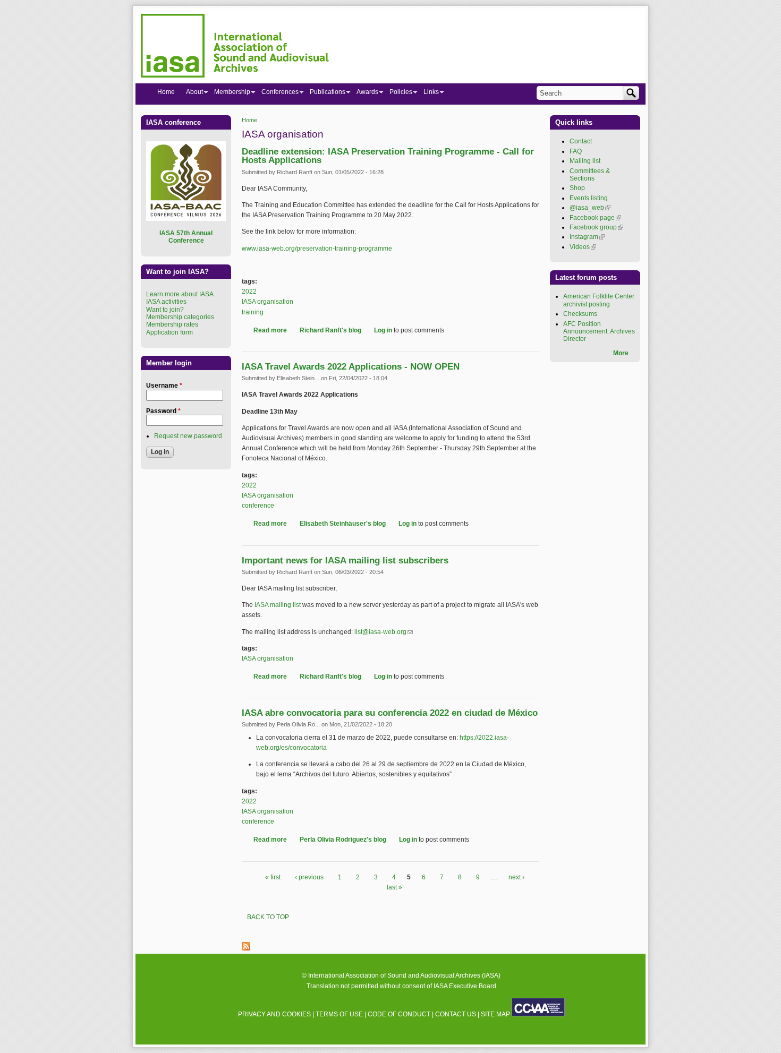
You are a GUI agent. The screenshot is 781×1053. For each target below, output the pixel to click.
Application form (169, 332)
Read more (270, 330)
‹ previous (309, 877)
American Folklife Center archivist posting (598, 300)
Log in (383, 330)
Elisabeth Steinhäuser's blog (343, 523)
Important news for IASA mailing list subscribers (345, 560)
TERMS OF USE (339, 1014)
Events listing (589, 198)
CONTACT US (455, 1014)
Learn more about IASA (180, 294)
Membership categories (180, 317)
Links (428, 94)
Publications (324, 94)
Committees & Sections (590, 174)
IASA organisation (267, 301)
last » (394, 887)
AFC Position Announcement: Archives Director (599, 331)
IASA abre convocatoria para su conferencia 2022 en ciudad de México (390, 713)
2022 (249, 291)
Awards (364, 94)
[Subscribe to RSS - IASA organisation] (246, 948)
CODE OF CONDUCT (399, 1014)
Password (163, 411)
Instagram (587, 237)
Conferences (277, 94)
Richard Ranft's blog (330, 330)
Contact (581, 141)
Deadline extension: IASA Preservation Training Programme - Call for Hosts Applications (388, 156)
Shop (577, 188)
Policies (398, 94)
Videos (583, 247)
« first (273, 877)
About (191, 94)
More (621, 353)
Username (164, 385)
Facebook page (595, 217)
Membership (229, 94)
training (253, 312)
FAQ (576, 151)
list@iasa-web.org (383, 632)
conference (258, 505)
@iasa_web (590, 207)
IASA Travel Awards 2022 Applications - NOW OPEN (351, 367)
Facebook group (596, 227)
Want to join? (165, 309)
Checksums (580, 314)
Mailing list (585, 161)
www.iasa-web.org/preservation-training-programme (317, 248)
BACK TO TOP (268, 917)
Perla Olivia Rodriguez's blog (343, 839)
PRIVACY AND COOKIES (274, 1014)
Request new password (188, 436)
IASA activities (166, 301)
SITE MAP (495, 1014)
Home (249, 120)
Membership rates (172, 324)
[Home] (235, 47)
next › (516, 877)
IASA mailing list (277, 605)
